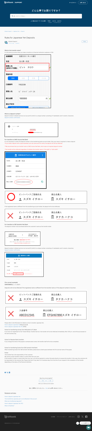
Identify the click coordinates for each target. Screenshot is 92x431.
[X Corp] (7, 372)
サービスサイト (72, 2)
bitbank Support (8, 31)
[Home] (13, 3)
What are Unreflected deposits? (13, 401)
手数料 (49, 21)
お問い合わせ (83, 2)
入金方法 (54, 21)
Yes (43, 380)
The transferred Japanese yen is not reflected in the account (21, 399)
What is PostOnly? (9, 406)
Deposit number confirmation (12, 117)
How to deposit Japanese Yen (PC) (14, 326)
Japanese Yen (16, 31)
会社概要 (53, 416)
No (50, 380)
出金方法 (59, 21)
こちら (46, 388)
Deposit (23, 31)
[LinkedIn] (9, 372)
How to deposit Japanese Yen (12, 324)
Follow (84, 41)
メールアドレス (57, 22)
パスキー (50, 22)
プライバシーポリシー (62, 416)
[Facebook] (5, 372)
